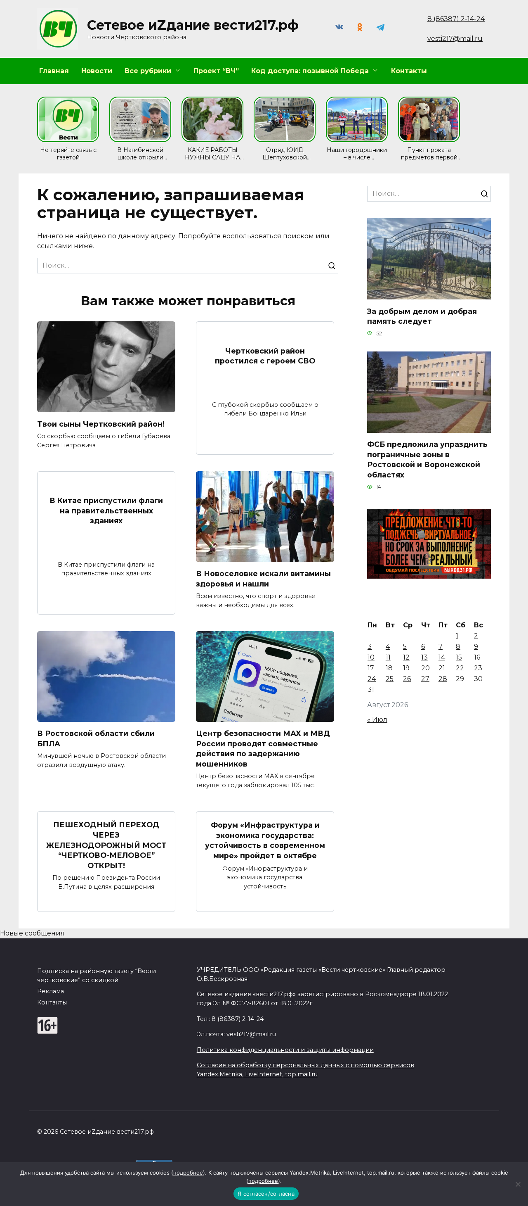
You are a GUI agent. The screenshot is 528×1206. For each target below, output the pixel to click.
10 (371, 657)
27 (425, 679)
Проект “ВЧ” (216, 71)
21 (441, 668)
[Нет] (518, 1184)
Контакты (409, 71)
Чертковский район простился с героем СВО (265, 355)
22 (460, 668)
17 (371, 668)
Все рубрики (148, 71)
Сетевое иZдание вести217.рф (193, 25)
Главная (54, 71)
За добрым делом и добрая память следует (422, 315)
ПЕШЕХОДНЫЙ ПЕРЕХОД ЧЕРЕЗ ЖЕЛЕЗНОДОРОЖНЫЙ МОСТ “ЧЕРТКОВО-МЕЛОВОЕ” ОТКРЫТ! (106, 845)
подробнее (188, 1172)
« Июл (377, 720)
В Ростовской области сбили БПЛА (96, 738)
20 (425, 668)
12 (406, 657)
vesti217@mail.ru (455, 39)
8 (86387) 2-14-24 (456, 19)
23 (478, 668)
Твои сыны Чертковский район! (101, 423)
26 (407, 679)
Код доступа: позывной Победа (310, 71)
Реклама (50, 991)
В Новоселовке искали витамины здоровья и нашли (263, 578)
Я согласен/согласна (266, 1193)
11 (388, 657)
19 (406, 668)
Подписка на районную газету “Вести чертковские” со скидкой (96, 975)
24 (372, 679)
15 (459, 657)
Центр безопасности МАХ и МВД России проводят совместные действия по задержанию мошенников (263, 748)
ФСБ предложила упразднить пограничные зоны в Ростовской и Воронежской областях (427, 459)
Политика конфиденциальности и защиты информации (285, 1050)
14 (441, 657)
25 (390, 679)
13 (424, 657)
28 (442, 679)
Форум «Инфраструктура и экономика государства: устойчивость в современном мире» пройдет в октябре (265, 840)
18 (389, 668)
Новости (96, 71)
